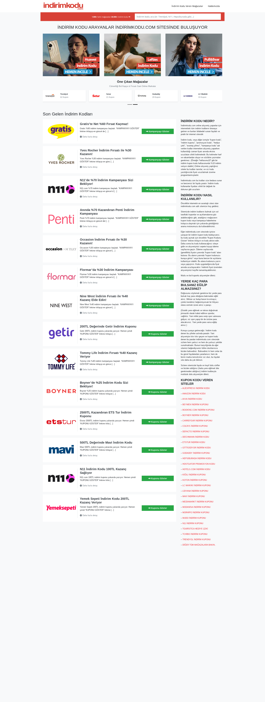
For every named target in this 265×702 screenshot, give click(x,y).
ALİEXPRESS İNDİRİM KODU (196, 388)
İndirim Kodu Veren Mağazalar (187, 6)
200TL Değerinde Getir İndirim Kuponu (108, 326)
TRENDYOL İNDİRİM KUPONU (196, 539)
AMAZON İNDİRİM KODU (193, 393)
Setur (108, 94)
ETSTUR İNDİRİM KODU (193, 442)
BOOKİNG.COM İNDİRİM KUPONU (198, 410)
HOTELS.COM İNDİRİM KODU (196, 469)
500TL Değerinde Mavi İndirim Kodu (106, 442)
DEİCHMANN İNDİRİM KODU (195, 437)
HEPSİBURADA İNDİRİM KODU (196, 458)
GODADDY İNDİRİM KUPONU (196, 453)
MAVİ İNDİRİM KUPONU (193, 496)
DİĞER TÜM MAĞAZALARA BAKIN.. (199, 545)
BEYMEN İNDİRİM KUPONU (195, 404)
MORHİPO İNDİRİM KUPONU (195, 512)
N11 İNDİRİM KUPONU (192, 523)
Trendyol (64, 94)
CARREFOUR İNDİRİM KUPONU (197, 420)
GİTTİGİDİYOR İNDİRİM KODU (196, 448)
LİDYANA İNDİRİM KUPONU (195, 491)
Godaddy (156, 94)
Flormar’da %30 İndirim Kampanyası (106, 269)
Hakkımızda (214, 6)
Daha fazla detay (90, 137)
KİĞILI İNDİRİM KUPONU (194, 475)
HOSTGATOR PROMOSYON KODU (198, 464)
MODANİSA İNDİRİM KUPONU (196, 507)
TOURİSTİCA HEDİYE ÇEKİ (195, 529)
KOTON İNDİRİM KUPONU (194, 480)
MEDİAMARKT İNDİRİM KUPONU (197, 502)
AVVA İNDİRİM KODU (192, 399)
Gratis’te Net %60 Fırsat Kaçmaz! (104, 124)
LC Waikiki (202, 94)
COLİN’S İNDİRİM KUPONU (195, 426)
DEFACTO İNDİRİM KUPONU (195, 431)
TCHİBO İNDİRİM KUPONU (194, 534)
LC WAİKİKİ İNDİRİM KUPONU (196, 485)
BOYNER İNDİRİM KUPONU (195, 415)
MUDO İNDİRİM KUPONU (194, 518)
